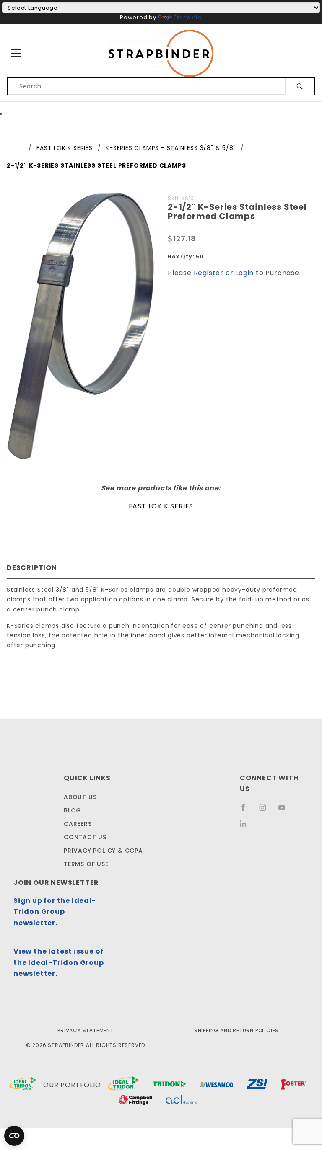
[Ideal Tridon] (123, 1085)
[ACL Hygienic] (181, 1101)
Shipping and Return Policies (236, 1030)
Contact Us (85, 837)
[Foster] (293, 1085)
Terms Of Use (86, 864)
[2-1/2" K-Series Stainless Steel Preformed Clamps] (80, 330)
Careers (78, 824)
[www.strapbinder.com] (161, 53)
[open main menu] (16, 53)
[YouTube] (285, 810)
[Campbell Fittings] (135, 1101)
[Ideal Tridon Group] (22, 1085)
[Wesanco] (216, 1085)
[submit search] (300, 86)
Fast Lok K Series (161, 506)
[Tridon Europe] (169, 1085)
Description (32, 567)
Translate (188, 17)
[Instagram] (266, 810)
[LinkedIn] (246, 826)
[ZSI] (257, 1085)
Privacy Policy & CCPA (103, 850)
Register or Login (224, 273)
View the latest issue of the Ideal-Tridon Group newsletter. (58, 962)
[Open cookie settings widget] (14, 1136)
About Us (80, 797)
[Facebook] (247, 810)
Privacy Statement (85, 1030)
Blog (72, 810)
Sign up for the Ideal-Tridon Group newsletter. (54, 912)
